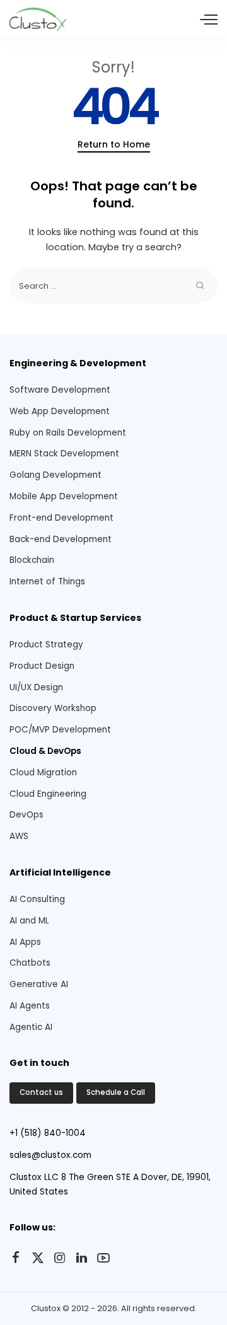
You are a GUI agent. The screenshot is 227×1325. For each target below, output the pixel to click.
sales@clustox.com (50, 1155)
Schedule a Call (115, 1092)
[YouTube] (103, 1258)
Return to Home (114, 144)
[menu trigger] (209, 19)
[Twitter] (38, 1258)
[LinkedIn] (82, 1258)
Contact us (41, 1092)
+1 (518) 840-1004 (47, 1133)
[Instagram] (60, 1258)
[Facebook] (15, 1258)
